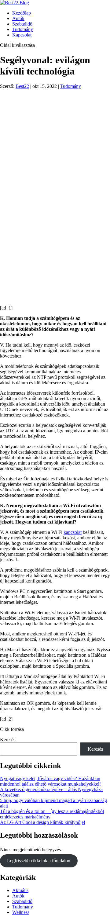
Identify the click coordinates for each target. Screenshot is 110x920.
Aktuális (20, 890)
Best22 (22, 86)
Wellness (20, 912)
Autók (18, 18)
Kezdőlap (21, 13)
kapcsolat (73, 532)
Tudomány (22, 29)
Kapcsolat (21, 34)
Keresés (7, 739)
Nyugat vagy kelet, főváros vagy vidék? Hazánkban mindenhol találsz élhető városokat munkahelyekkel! (50, 781)
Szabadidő (22, 23)
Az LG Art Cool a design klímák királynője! (42, 822)
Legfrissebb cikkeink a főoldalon (38, 860)
